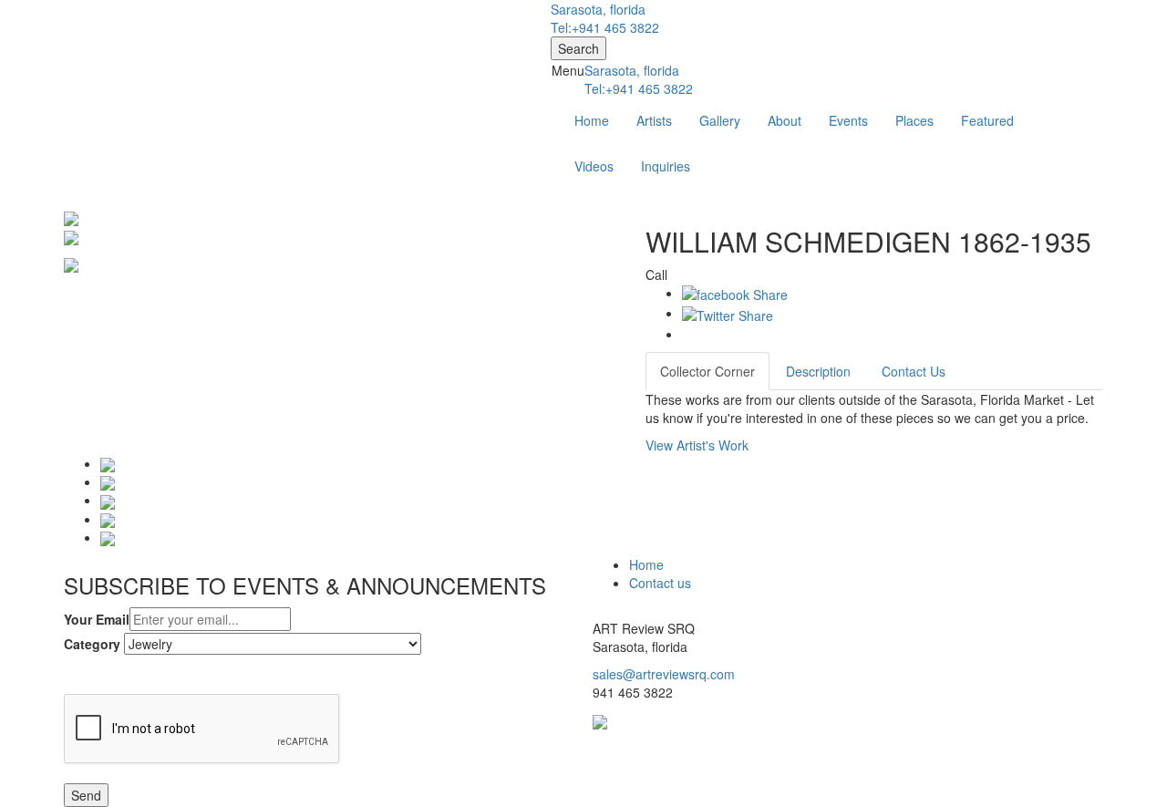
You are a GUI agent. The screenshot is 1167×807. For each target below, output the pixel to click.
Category (92, 644)
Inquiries (665, 166)
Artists (654, 120)
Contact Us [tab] (913, 371)
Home (591, 120)
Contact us (660, 583)
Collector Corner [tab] (707, 371)
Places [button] (914, 120)
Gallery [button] (719, 120)
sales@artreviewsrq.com (664, 674)
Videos (594, 166)
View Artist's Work (697, 445)
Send (86, 795)
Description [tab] (818, 371)
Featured (987, 120)
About (784, 120)
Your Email (96, 619)
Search (578, 48)
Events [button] (848, 120)
